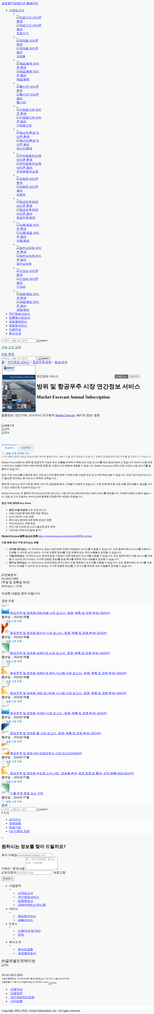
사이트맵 (16, 1001)
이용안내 (15, 329)
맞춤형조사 (25, 901)
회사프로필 (25, 949)
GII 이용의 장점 (19, 831)
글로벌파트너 (18, 321)
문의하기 (8, 878)
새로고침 (59, 872)
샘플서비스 (25, 920)
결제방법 (15, 823)
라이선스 (15, 819)
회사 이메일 (9, 855)
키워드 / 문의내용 (13, 868)
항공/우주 (61, 362)
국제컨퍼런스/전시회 (31, 904)
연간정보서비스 (19, 313)
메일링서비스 (18, 325)
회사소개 (15, 333)
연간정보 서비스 (18, 362)
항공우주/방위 (42, 362)
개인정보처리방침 (22, 997)
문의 (20, 934)
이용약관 (16, 993)
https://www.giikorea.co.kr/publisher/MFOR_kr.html (65, 536)
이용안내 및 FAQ (29, 930)
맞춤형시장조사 (19, 317)
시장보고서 (16, 10)
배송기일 (15, 827)
